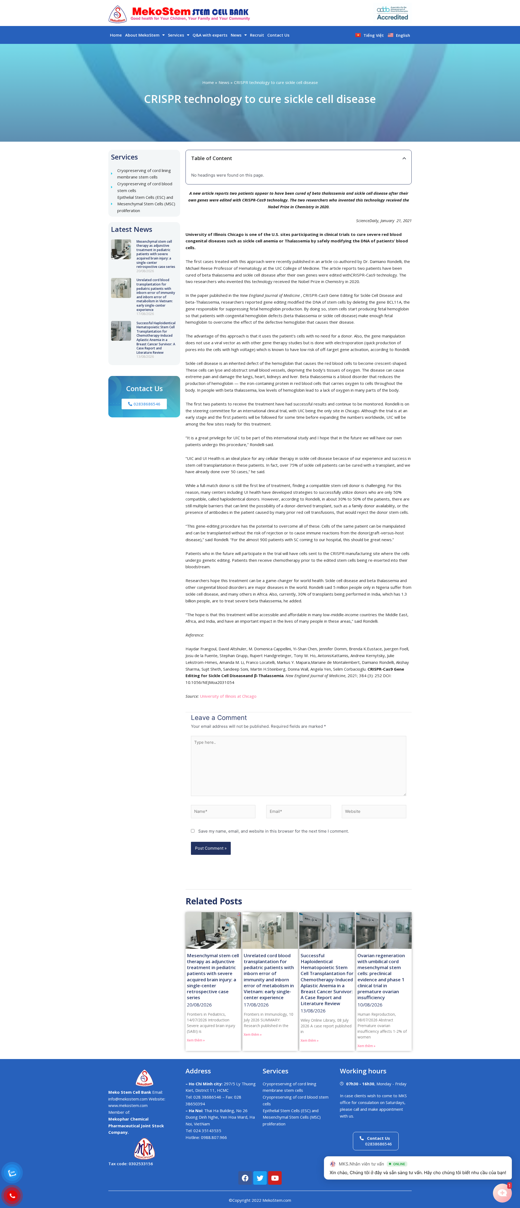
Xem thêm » (196, 1040)
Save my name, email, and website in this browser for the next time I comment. (273, 831)
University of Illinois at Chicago (228, 696)
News (236, 35)
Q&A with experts (210, 35)
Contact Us (278, 35)
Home (116, 35)
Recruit (257, 35)
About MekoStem (142, 35)
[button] (404, 158)
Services (176, 35)
